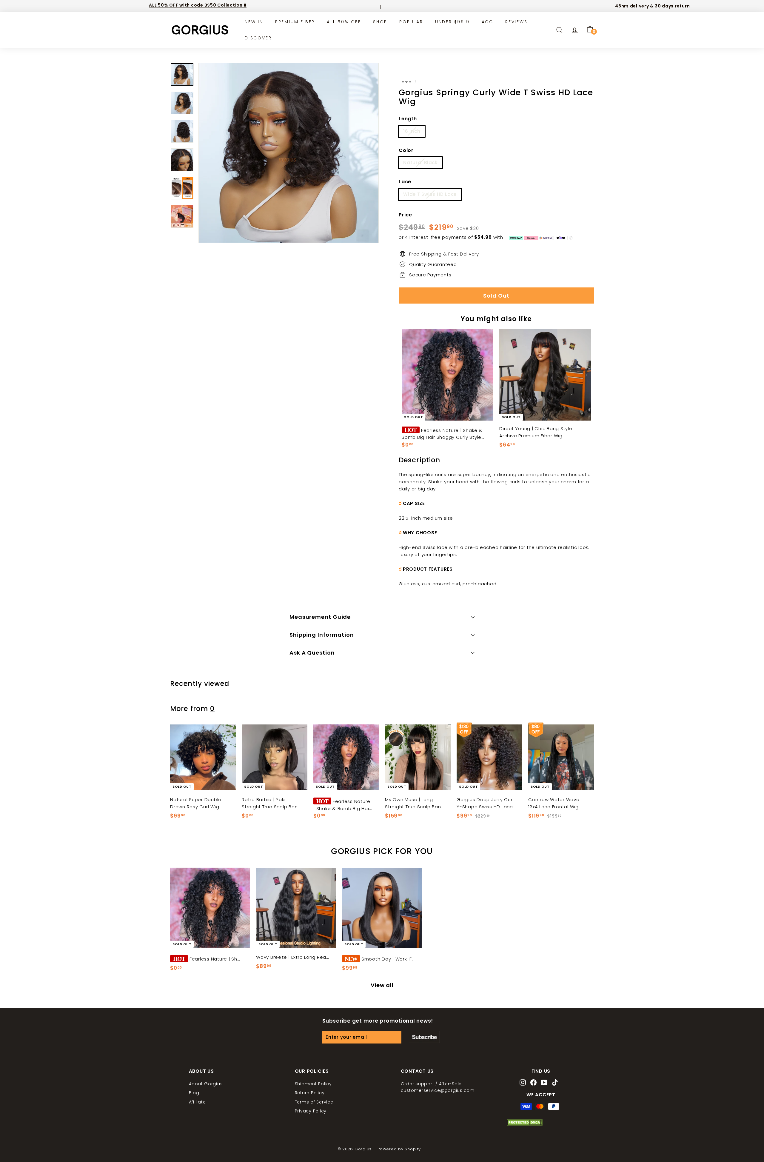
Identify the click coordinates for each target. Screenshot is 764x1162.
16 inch (411, 131)
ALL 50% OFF (344, 22)
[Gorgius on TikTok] (555, 1083)
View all (382, 985)
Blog (194, 1093)
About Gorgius (206, 1084)
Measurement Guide (320, 617)
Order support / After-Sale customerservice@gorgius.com (438, 1087)
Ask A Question (312, 652)
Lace (405, 181)
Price (405, 214)
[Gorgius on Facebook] (533, 1083)
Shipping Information (321, 634)
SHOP (380, 22)
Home (405, 81)
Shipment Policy (313, 1084)
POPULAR (411, 22)
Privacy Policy (311, 1111)
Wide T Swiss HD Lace (430, 194)
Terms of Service (314, 1102)
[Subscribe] (424, 1037)
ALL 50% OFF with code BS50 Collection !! (198, 5)
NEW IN (254, 22)
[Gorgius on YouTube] (544, 1083)
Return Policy (310, 1093)
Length (408, 118)
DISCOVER (258, 38)
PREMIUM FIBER (295, 22)
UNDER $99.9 (452, 22)
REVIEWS (516, 22)
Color (406, 150)
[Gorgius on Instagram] (523, 1083)
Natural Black (420, 162)
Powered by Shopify (399, 1149)
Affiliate (197, 1102)
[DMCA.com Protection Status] (525, 1124)
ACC (487, 22)
